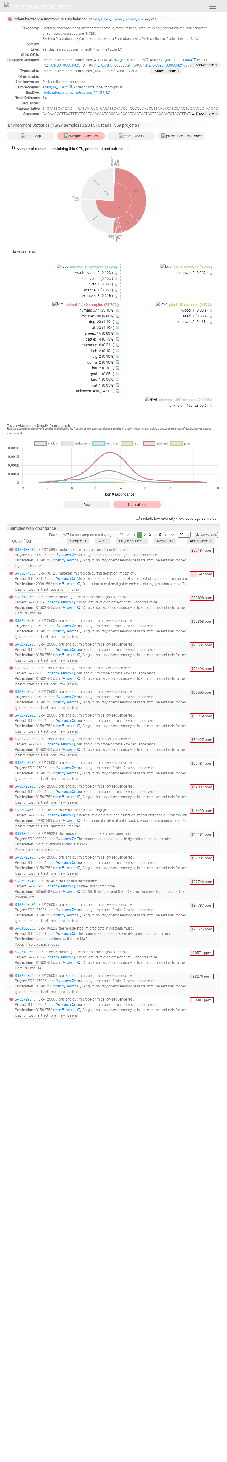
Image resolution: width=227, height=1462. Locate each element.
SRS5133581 (25, 952)
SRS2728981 (25, 763)
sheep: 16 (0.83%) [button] (100, 333)
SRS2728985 (25, 857)
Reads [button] (139, 136)
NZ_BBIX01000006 (130, 60)
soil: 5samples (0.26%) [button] (193, 267)
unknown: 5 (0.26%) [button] (192, 272)
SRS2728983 (25, 786)
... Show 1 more (165, 71)
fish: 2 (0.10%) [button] (103, 350)
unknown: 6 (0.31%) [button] (97, 295)
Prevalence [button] (193, 136)
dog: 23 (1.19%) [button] (102, 321)
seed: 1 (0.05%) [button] (195, 316)
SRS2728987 (25, 644)
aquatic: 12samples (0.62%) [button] (93, 267)
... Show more (205, 65)
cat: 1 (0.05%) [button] (103, 385)
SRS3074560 (25, 573)
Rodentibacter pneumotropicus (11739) (74, 93)
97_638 (125, 19)
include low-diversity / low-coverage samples (178, 518)
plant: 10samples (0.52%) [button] (190, 304)
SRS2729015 (25, 999)
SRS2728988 (25, 739)
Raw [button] (87, 505)
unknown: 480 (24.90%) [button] (95, 391)
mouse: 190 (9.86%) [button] (98, 316)
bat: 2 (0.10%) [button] (103, 368)
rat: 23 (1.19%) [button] (103, 327)
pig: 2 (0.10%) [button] (103, 356)
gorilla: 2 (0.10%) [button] (101, 362)
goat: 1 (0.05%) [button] (102, 374)
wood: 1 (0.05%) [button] (195, 310)
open (52, 555)
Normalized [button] (137, 505)
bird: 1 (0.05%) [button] (103, 379)
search (66, 555)
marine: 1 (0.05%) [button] (99, 290)
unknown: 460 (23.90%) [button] (189, 405)
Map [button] (37, 136)
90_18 (100, 19)
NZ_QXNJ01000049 (59, 65)
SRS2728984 (25, 621)
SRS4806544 (25, 834)
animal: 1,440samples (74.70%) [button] (92, 304)
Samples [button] (91, 136)
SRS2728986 (25, 905)
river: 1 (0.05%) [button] (101, 284)
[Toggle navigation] (213, 6)
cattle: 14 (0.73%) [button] (100, 339)
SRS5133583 (25, 597)
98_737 (138, 19)
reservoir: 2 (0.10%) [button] (97, 278)
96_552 (112, 19)
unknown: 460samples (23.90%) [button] (185, 400)
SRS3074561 (25, 810)
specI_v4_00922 (56, 87)
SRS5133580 (25, 550)
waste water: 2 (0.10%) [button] (94, 272)
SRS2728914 (25, 976)
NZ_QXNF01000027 (111, 65)
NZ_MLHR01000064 (176, 60)
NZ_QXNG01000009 (162, 65)
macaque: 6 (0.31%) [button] (98, 345)
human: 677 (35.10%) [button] (97, 310)
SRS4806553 (25, 928)
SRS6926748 (25, 881)
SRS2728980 (25, 668)
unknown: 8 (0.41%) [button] (192, 321)
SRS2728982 (25, 715)
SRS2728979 (25, 692)
